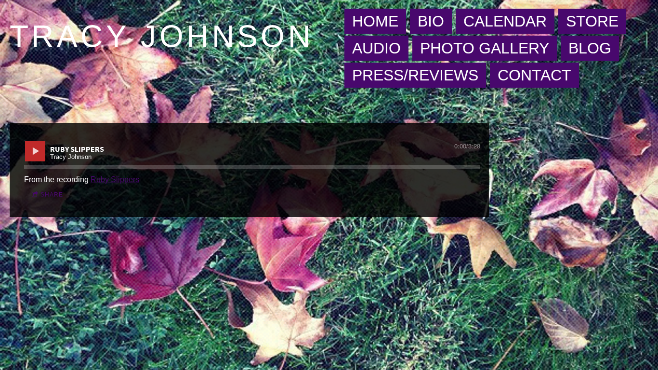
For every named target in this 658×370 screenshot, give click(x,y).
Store (592, 21)
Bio (431, 21)
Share (51, 194)
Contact (534, 75)
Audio (376, 48)
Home (375, 21)
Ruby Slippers (115, 179)
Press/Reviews (415, 75)
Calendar (505, 21)
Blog (589, 48)
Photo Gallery (484, 48)
